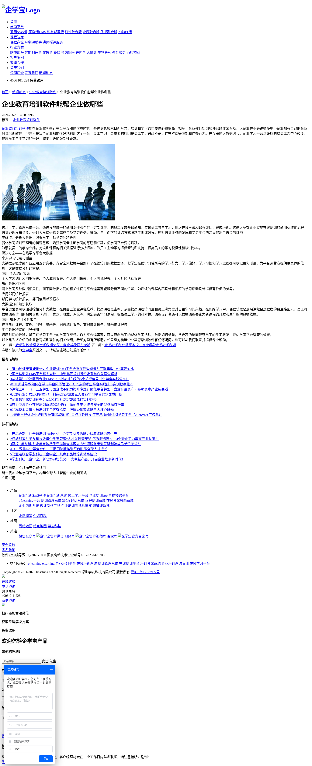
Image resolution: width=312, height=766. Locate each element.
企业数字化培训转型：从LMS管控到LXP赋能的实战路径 (53, 399)
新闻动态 (46, 73)
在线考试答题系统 (120, 500)
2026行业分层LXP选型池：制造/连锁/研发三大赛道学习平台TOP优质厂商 (66, 394)
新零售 (44, 52)
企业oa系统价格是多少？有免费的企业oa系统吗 (140, 345)
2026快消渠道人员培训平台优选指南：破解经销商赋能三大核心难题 (62, 410)
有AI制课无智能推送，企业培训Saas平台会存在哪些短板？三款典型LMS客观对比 (72, 369)
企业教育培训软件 (42, 92)
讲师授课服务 (53, 42)
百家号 (112, 536)
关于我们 (17, 68)
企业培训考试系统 (74, 505)
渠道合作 (17, 62)
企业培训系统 (57, 495)
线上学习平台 (78, 495)
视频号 (70, 536)
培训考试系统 (150, 563)
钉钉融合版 (73, 32)
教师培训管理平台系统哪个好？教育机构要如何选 (52, 345)
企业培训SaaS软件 (32, 495)
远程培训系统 (95, 500)
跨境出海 (17, 52)
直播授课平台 (118, 495)
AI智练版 (125, 32)
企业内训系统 (29, 505)
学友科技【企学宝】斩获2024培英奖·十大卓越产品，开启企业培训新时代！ (67, 459)
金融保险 (68, 52)
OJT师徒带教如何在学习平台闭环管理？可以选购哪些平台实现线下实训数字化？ (71, 384)
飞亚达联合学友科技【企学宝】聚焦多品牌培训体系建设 (53, 454)
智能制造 (31, 52)
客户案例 (17, 57)
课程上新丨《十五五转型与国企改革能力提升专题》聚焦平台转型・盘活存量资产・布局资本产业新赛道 (89, 389)
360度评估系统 (73, 500)
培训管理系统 (51, 500)
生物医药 (104, 52)
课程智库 (17, 37)
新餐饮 (55, 52)
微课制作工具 (50, 505)
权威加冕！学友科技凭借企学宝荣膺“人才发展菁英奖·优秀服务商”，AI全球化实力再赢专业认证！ (84, 439)
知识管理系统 (99, 505)
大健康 (92, 52)
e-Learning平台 (29, 500)
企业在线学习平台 (196, 563)
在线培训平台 (129, 563)
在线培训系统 (87, 563)
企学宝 (27, 350)
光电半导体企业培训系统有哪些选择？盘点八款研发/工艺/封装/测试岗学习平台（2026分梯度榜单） (86, 415)
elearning (48, 563)
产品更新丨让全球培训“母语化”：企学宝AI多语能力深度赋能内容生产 (63, 434)
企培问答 (25, 516)
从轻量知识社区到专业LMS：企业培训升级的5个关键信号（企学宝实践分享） (69, 379)
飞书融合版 (108, 32)
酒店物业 (133, 52)
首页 (13, 22)
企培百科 (40, 516)
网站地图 (25, 526)
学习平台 (17, 27)
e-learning (34, 563)
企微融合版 (91, 32)
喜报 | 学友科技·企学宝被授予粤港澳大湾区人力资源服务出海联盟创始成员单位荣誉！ (75, 444)
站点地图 (40, 526)
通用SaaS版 (18, 32)
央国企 (81, 52)
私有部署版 (55, 32)
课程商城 (17, 42)
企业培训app (98, 495)
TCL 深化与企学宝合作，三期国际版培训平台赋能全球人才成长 (58, 449)
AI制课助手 (33, 42)
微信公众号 (28, 536)
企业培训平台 (65, 563)
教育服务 (119, 52)
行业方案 (17, 47)
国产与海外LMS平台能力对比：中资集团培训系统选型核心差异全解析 (63, 374)
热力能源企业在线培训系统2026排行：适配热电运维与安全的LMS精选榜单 (67, 404)
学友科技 (54, 526)
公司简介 (17, 73)
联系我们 (31, 73)
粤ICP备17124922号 (145, 572)
